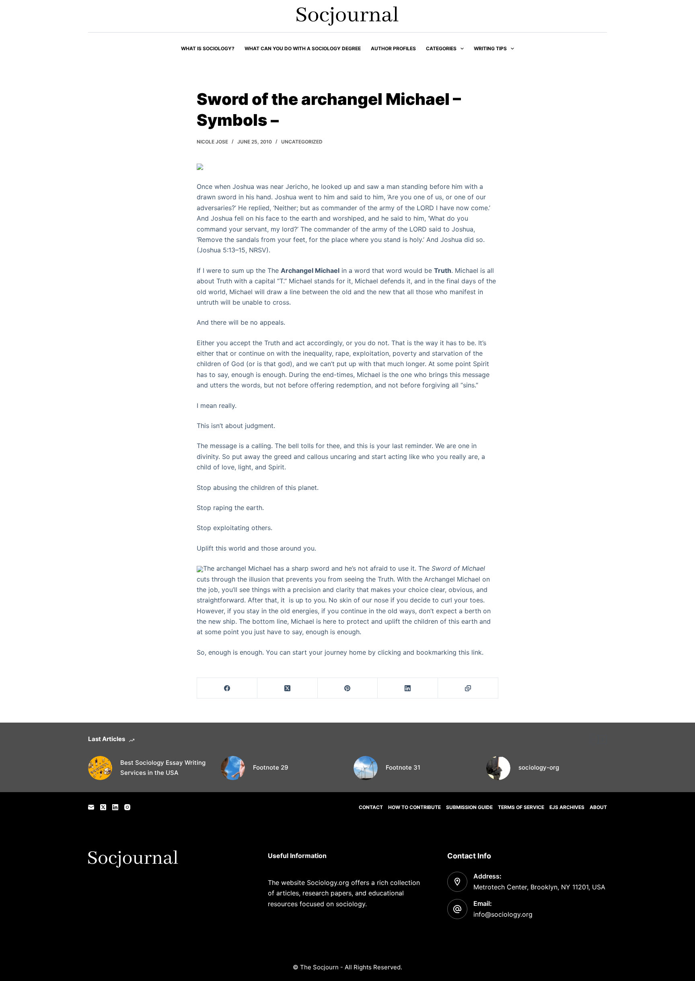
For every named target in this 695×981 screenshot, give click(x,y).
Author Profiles (393, 48)
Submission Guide (469, 807)
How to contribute (414, 807)
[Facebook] (227, 688)
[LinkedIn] (408, 688)
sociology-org (538, 767)
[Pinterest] (348, 688)
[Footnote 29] (233, 768)
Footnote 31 (403, 767)
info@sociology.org (503, 914)
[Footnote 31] (366, 768)
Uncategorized (302, 142)
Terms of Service (521, 807)
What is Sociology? (207, 48)
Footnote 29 (270, 767)
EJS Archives (566, 807)
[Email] (91, 807)
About (598, 807)
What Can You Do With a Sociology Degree (303, 48)
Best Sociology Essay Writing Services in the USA (163, 767)
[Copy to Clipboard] (468, 688)
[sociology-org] (498, 768)
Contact (371, 807)
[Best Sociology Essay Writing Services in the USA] (100, 768)
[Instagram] (127, 807)
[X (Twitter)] (287, 688)
